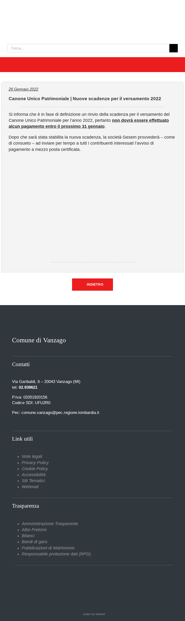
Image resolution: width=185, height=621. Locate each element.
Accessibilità (34, 474)
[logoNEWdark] (67, 7)
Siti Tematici (33, 480)
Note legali (32, 456)
